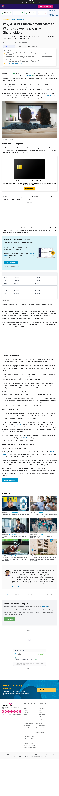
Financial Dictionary (40, 732)
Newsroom (26, 712)
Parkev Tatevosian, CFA (14, 512)
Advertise (26, 716)
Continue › (10, 619)
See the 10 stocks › (10, 480)
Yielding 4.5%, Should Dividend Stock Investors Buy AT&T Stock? (15, 515)
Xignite (12, 715)
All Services (41, 705)
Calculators (38, 730)
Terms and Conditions (23, 756)
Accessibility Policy (35, 754)
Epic (40, 710)
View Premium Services (47, 690)
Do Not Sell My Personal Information (39, 756)
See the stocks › (11, 262)
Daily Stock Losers (53, 15)
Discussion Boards (40, 727)
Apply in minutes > (29, 188)
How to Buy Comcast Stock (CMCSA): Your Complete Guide (41, 536)
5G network (26, 438)
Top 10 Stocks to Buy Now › (45, 6)
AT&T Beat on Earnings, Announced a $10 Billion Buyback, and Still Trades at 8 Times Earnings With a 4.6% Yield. (43, 559)
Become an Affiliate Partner (30, 747)
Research (26, 710)
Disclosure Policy (24, 754)
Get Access (17, 660)
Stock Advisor (42, 708)
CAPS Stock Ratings (40, 725)
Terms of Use (7, 754)
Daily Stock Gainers (51, 14)
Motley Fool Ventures (28, 743)
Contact (25, 714)
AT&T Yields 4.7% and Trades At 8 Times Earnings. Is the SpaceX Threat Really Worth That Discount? (43, 515)
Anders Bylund (41, 534)
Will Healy (40, 512)
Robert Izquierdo (8, 42)
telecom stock (18, 424)
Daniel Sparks (41, 555)
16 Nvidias (45, 606)
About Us (26, 705)
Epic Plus (41, 712)
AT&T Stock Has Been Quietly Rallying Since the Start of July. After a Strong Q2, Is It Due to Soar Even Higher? (14, 559)
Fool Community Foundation (30, 745)
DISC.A (29, 76)
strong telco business (48, 95)
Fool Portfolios (42, 714)
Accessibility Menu (29, 1)
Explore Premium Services (17, 19)
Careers (25, 708)
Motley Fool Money (43, 719)
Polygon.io (18, 715)
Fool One (41, 716)
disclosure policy (5, 595)
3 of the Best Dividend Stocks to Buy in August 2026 (14, 536)
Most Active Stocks (52, 11)
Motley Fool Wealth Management (31, 741)
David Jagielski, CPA (13, 534)
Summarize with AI (31, 46)
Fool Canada (26, 727)
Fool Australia (27, 725)
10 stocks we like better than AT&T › (15, 63)
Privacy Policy (15, 754)
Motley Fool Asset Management (31, 738)
